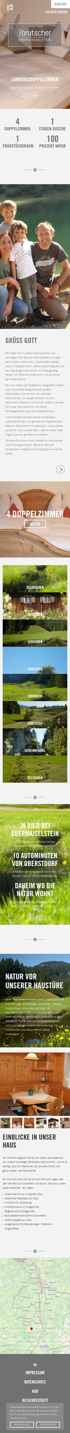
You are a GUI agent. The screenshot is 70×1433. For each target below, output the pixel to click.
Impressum (35, 1373)
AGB (35, 1391)
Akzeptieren (48, 1425)
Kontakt (60, 4)
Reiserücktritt (35, 1401)
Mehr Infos (22, 1425)
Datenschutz (35, 1382)
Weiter (35, 524)
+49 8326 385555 (55, 12)
